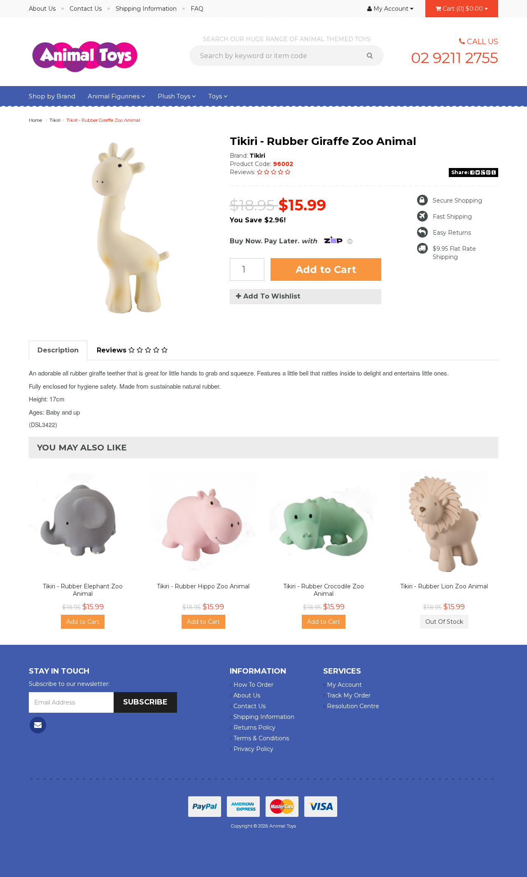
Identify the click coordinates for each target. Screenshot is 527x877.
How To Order (252, 684)
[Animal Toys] (85, 51)
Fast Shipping (452, 216)
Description (58, 350)
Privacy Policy (252, 749)
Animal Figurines (114, 96)
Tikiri (55, 120)
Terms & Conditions (260, 738)
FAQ (197, 8)
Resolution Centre (352, 706)
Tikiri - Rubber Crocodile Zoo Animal (323, 590)
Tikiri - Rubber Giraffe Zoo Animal (103, 120)
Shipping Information (146, 8)
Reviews (112, 350)
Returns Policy (253, 727)
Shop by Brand (52, 96)
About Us (42, 8)
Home (35, 120)
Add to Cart (326, 269)
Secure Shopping (457, 200)
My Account (343, 684)
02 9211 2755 (454, 58)
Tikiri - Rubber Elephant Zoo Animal (83, 590)
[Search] (373, 55)
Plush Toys (175, 96)
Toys (216, 96)
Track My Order (348, 695)
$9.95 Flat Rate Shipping (454, 253)
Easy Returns (452, 232)
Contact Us (86, 8)
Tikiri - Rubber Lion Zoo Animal (444, 586)
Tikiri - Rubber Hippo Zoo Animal (203, 586)
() (463, 8)
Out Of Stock (444, 621)
